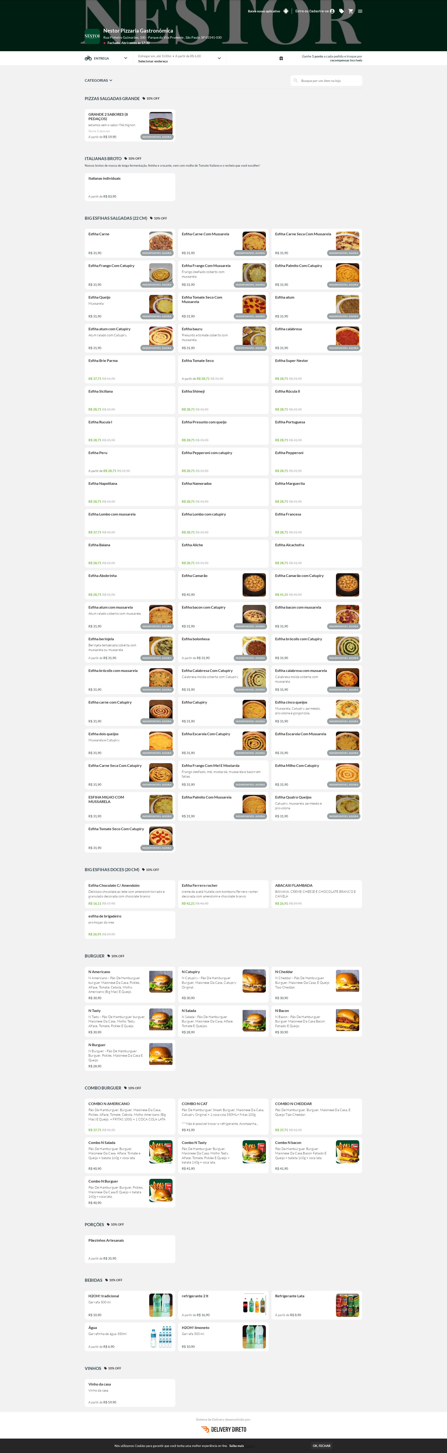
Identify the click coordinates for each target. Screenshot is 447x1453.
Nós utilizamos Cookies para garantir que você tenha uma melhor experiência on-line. (179, 1446)
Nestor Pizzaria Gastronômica (138, 30)
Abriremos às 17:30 (135, 43)
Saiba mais (236, 1446)
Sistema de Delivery (210, 1419)
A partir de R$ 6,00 (188, 56)
